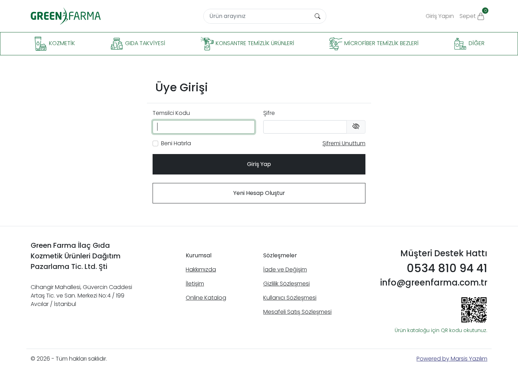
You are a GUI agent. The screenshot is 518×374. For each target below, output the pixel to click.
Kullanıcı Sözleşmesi (289, 298)
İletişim (195, 284)
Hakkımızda (201, 269)
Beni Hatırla (176, 143)
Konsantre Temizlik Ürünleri (254, 43)
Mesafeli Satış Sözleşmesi (297, 312)
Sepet (473, 14)
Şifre (269, 113)
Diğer (476, 43)
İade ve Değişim (285, 269)
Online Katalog (206, 298)
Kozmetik (61, 43)
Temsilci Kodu (171, 113)
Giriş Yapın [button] (440, 16)
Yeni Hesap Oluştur (259, 193)
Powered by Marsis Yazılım (452, 359)
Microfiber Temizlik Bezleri (381, 43)
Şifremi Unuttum (343, 143)
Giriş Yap (259, 164)
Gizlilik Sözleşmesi (286, 284)
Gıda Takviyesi (144, 43)
